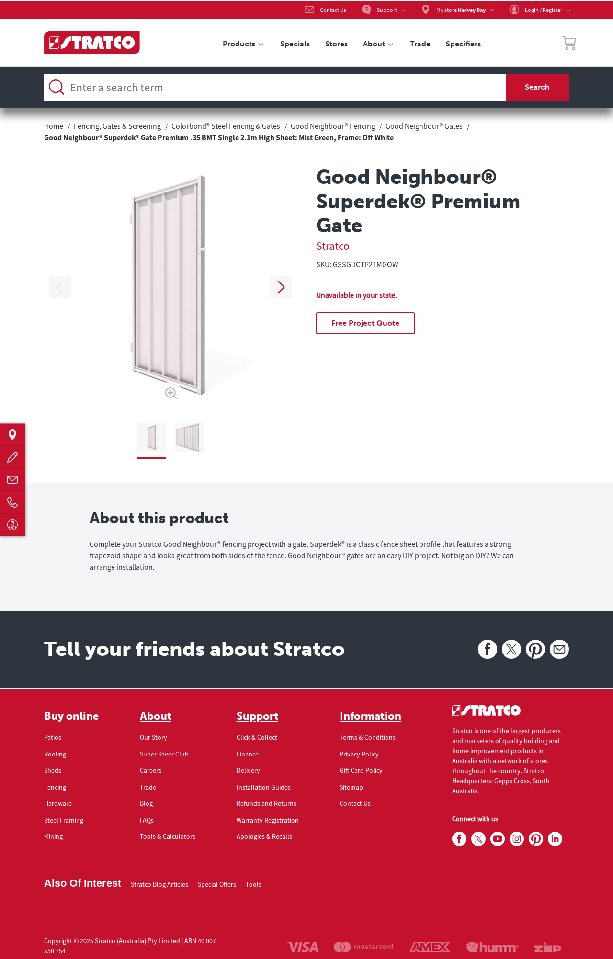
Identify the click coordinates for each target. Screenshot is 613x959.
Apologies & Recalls (264, 836)
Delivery (248, 770)
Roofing (55, 754)
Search (537, 86)
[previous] (60, 287)
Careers (150, 770)
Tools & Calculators (167, 836)
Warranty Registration (268, 820)
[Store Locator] (12, 434)
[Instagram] (517, 839)
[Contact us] (12, 479)
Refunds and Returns (266, 803)
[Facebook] (487, 649)
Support (257, 716)
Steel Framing (63, 820)
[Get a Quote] (12, 457)
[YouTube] (497, 839)
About (155, 716)
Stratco (333, 245)
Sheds (52, 770)
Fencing (55, 787)
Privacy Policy (359, 754)
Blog (146, 803)
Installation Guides (264, 787)
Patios (52, 737)
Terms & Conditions (368, 737)
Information (370, 716)
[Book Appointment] (12, 524)
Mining (53, 836)
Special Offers (217, 884)
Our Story (153, 737)
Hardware (58, 803)
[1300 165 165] (12, 502)
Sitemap (351, 787)
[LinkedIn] (555, 839)
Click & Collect (257, 737)
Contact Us (355, 803)
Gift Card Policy (361, 770)
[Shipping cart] (569, 44)
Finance (248, 754)
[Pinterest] (535, 649)
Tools (253, 884)
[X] (511, 649)
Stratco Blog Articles (159, 884)
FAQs (147, 820)
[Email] (559, 649)
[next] (281, 287)
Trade (148, 787)
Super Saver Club (164, 754)
